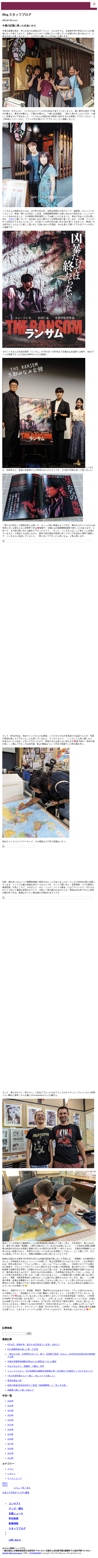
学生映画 (13, 1518)
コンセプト (15, 1503)
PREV (5, 1483)
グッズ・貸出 (16, 1508)
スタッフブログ (17, 1528)
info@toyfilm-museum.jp (12, 1553)
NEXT (5, 1485)
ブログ (11, 219)
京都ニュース (16, 1513)
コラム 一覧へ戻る (22, 1488)
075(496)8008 (35, 1553)
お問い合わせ (15, 1540)
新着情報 (13, 1523)
